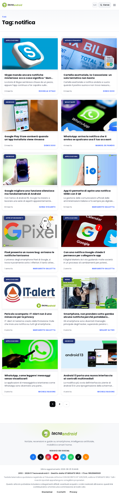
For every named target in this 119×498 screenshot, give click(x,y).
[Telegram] (63, 457)
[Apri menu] (114, 5)
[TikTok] (78, 457)
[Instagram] (48, 457)
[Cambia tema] (95, 5)
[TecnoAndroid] (14, 4)
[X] (41, 457)
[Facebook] (33, 457)
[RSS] (86, 457)
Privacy (73, 492)
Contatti (61, 492)
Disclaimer (47, 492)
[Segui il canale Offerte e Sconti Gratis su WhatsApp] (71, 457)
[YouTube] (56, 457)
